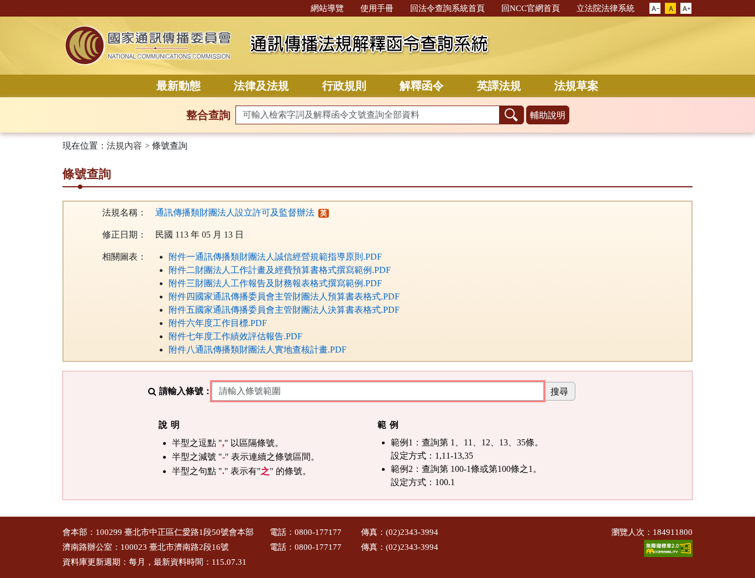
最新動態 (178, 86)
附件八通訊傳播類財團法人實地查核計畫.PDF (258, 349)
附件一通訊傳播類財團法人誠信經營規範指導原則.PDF (275, 256)
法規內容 (124, 145)
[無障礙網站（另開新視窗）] (668, 547)
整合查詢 (208, 115)
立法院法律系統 (605, 8)
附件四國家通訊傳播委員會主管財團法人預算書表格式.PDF (284, 296)
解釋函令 (422, 86)
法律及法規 (261, 86)
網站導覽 (327, 8)
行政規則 (344, 86)
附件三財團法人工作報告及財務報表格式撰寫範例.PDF (275, 283)
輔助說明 (547, 115)
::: (297, 7)
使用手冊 (377, 8)
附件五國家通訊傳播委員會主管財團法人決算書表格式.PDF (284, 309)
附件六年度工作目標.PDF (218, 323)
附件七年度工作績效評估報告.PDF (235, 336)
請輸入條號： (185, 391)
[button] (654, 8)
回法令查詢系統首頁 (447, 8)
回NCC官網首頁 (530, 8)
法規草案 (576, 86)
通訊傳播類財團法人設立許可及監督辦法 (234, 212)
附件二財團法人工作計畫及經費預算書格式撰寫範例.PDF (280, 270)
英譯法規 (499, 86)
